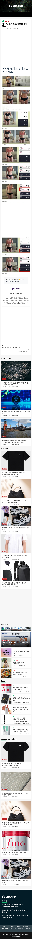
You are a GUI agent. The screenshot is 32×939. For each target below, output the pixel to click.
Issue (7, 21)
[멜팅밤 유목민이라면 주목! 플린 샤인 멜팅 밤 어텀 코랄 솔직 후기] (6, 709)
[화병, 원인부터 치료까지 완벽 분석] (6, 652)
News (12, 926)
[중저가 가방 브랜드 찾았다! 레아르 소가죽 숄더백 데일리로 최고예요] (16, 488)
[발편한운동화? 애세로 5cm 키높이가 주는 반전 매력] (16, 516)
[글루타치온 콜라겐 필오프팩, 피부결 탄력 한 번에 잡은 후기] (6, 730)
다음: (23, 350)
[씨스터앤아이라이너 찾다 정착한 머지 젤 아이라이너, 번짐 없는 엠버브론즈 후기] (6, 720)
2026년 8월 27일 (15, 559)
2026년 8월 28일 (15, 504)
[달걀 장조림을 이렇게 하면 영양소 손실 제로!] (6, 673)
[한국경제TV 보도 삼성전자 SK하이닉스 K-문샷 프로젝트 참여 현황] (16, 371)
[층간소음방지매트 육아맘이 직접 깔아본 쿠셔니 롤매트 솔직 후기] (16, 781)
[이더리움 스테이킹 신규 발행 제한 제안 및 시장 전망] (16, 400)
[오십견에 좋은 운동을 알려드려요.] (6, 663)
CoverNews (18, 936)
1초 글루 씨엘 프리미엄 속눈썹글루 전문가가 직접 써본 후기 (21, 698)
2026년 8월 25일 (26, 723)
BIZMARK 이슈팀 (7, 28)
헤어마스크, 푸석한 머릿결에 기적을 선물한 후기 (15, 852)
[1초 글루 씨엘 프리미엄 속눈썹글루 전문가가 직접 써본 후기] (6, 699)
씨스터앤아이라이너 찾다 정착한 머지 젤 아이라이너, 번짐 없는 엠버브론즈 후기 (20, 719)
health (4, 640)
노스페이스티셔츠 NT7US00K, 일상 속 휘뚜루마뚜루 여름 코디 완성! (12, 905)
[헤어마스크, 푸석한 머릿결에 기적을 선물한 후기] (6, 688)
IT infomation (25, 926)
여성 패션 (5, 468)
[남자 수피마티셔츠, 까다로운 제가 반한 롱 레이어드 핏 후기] (16, 543)
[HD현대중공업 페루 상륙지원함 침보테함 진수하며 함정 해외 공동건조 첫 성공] (16, 428)
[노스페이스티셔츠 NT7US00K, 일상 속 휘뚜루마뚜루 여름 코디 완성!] (16, 461)
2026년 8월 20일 (15, 415)
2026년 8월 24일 (26, 733)
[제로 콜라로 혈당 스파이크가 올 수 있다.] (16, 637)
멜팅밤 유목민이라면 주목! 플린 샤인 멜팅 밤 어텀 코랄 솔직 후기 (20, 709)
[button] (2, 14)
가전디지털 (12, 928)
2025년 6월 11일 (22, 655)
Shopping (5, 928)
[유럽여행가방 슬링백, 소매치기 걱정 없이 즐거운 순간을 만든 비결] (16, 571)
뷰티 (14, 685)
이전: (11, 346)
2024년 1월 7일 (16, 28)
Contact (27, 928)
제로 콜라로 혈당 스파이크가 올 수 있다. (15, 643)
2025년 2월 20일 (22, 665)
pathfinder (16, 676)
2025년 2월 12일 (23, 676)
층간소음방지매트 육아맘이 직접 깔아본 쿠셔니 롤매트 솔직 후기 (15, 911)
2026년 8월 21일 (15, 386)
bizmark (5, 644)
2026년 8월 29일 (15, 476)
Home (3, 926)
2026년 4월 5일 (11, 644)
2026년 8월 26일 (15, 586)
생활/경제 (20, 928)
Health (18, 926)
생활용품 (4, 789)
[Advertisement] (16, 48)
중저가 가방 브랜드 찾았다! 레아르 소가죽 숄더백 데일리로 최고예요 (15, 916)
